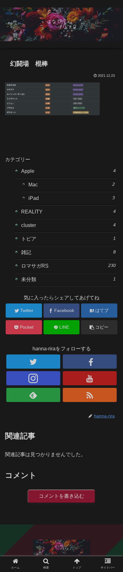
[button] (110, 521)
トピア (68, 238)
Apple (68, 171)
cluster (68, 225)
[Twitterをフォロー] (33, 361)
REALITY (68, 211)
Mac (71, 184)
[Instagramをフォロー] (33, 378)
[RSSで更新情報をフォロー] (90, 395)
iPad (71, 198)
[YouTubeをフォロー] (90, 378)
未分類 (68, 279)
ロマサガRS (68, 266)
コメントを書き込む (61, 496)
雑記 (68, 252)
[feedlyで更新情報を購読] (33, 395)
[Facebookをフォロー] (90, 361)
